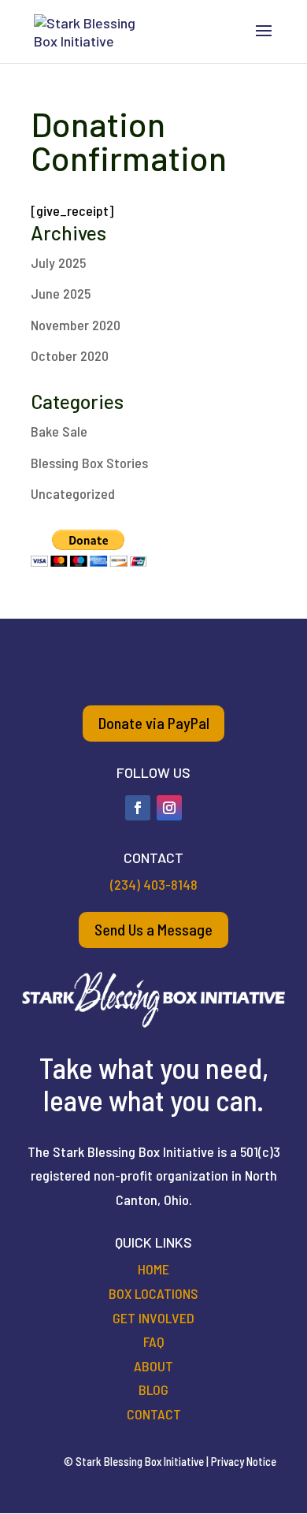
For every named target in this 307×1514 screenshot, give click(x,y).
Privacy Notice (243, 1461)
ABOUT (153, 1366)
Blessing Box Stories (89, 462)
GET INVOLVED (153, 1317)
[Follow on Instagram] (169, 807)
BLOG (153, 1389)
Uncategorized (73, 493)
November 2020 (75, 324)
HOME (153, 1269)
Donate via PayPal (153, 722)
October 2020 (70, 355)
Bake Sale (59, 431)
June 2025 (61, 293)
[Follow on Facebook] (137, 807)
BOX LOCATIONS (153, 1293)
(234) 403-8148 (154, 884)
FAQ (154, 1341)
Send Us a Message (153, 929)
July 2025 (58, 262)
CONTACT (154, 1414)
